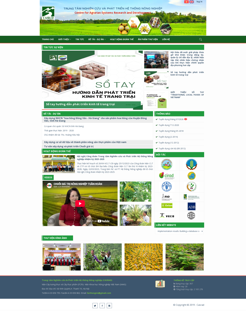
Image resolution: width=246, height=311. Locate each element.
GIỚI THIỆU (63, 39)
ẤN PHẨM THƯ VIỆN (148, 39)
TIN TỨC (79, 39)
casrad (48, 13)
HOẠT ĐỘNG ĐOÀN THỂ (122, 39)
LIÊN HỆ (166, 39)
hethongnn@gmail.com (99, 293)
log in (199, 1)
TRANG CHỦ (48, 39)
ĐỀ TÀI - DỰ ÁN (96, 39)
